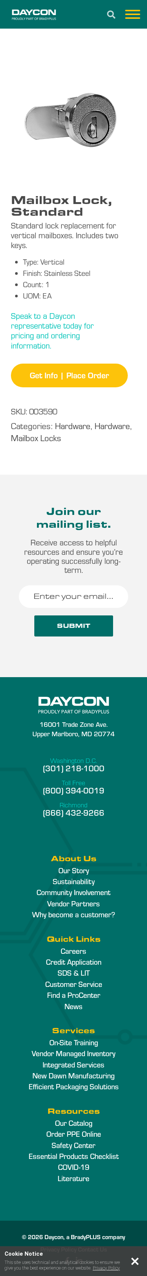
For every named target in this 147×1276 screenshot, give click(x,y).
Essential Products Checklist (74, 1156)
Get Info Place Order (69, 375)
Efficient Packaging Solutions (74, 1086)
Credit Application (73, 962)
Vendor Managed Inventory (73, 1053)
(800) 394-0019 (73, 790)
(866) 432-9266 (73, 812)
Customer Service (73, 984)
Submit (73, 625)
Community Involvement (73, 892)
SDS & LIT (74, 972)
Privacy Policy (106, 1268)
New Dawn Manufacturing (73, 1075)
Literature (73, 1178)
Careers (73, 951)
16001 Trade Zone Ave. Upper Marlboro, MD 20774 (73, 728)
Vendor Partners (73, 903)
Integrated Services (73, 1064)
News (73, 1006)
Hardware (72, 425)
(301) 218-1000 (73, 768)
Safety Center (73, 1145)
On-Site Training (73, 1042)
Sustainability (74, 881)
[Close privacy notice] (134, 1261)
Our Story (73, 870)
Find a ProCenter (73, 995)
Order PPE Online (73, 1134)
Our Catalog (73, 1123)
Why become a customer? (73, 914)
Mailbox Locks (36, 437)
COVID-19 (73, 1167)
